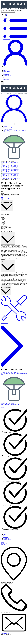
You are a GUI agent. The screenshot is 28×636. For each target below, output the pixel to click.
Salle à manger (6, 71)
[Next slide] (2, 164)
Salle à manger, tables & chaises (10, 127)
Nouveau (5, 78)
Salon (4, 70)
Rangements (6, 74)
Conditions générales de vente (7, 546)
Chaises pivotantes (7, 129)
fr (6, 15)
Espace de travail (7, 75)
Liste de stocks (4, 543)
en (6, 16)
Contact (5, 18)
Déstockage (6, 79)
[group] (14, 162)
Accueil (5, 126)
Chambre (5, 72)
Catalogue (3, 544)
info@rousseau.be (5, 633)
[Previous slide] (1, 164)
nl (6, 14)
